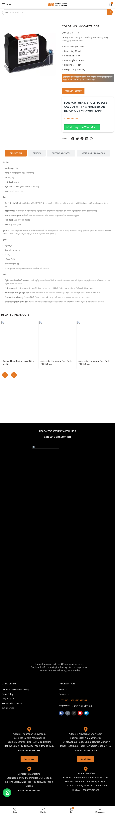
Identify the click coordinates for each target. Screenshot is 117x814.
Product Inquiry (73, 91)
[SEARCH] (110, 12)
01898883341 (71, 118)
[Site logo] (57, 4)
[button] (72, 138)
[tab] (16, 153)
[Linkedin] (86, 713)
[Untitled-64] (29, 52)
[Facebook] (61, 713)
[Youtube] (80, 713)
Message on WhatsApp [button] (83, 127)
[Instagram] (73, 713)
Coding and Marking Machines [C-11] (91, 37)
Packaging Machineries (72, 40)
